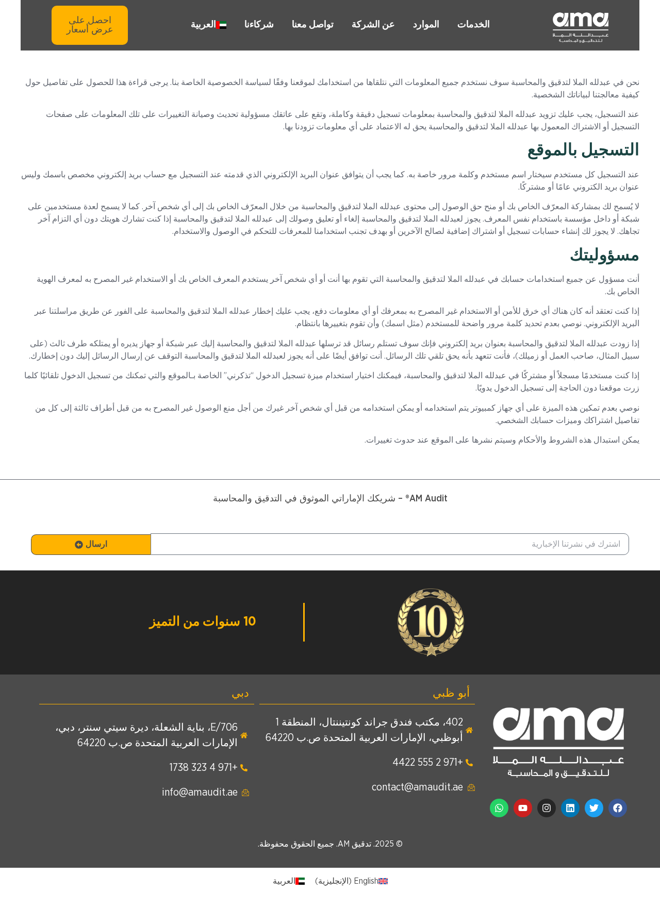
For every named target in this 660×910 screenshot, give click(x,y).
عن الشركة (373, 24)
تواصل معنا (313, 24)
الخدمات (473, 24)
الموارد (426, 24)
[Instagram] (546, 808)
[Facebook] (617, 808)
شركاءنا (259, 24)
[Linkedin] (570, 808)
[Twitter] (594, 808)
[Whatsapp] (499, 808)
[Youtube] (523, 808)
